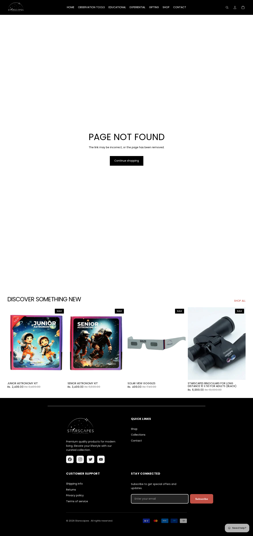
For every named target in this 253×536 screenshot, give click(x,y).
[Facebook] (70, 459)
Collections (138, 435)
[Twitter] (90, 459)
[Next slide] (59, 343)
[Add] (59, 374)
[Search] (227, 7)
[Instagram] (80, 459)
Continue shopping (126, 161)
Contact (136, 440)
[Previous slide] (13, 343)
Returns (71, 489)
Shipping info (74, 484)
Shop (134, 429)
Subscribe (201, 498)
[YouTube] (101, 459)
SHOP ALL (240, 301)
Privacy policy (75, 495)
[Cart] (243, 7)
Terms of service (77, 501)
